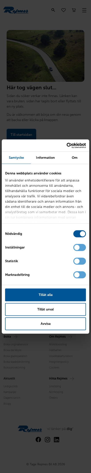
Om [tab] (75, 158)
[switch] (79, 247)
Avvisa (46, 324)
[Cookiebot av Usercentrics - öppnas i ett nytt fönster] (66, 145)
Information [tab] (45, 158)
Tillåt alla (46, 295)
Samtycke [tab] (16, 158)
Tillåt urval (45, 309)
